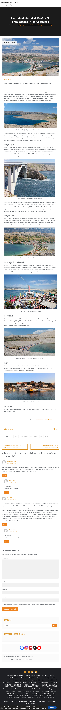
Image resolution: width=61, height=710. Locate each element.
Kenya (36, 686)
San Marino (35, 693)
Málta (7, 691)
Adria (16, 436)
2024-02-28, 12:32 (11, 463)
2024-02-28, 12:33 (12, 482)
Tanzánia (41, 695)
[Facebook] (22, 648)
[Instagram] (26, 648)
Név (3, 582)
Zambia (45, 697)
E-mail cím (5, 589)
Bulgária (31, 677)
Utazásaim (31, 697)
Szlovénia (34, 695)
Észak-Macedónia (43, 682)
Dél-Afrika (7, 680)
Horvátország (24, 436)
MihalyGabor (9, 429)
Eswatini (24, 682)
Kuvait (55, 686)
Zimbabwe (52, 697)
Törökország (50, 695)
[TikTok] (35, 648)
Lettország (18, 689)
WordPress (46, 701)
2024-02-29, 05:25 (12, 531)
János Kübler (10, 497)
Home (10, 25)
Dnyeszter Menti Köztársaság (21, 680)
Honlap (4, 597)
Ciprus (38, 677)
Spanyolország (45, 693)
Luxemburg (44, 689)
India (6, 686)
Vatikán (39, 697)
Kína (42, 686)
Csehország (46, 677)
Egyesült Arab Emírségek (38, 680)
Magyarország (53, 689)
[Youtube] (39, 648)
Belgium (51, 675)
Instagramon (48, 419)
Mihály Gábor (34, 436)
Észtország (54, 682)
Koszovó (48, 686)
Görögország (35, 684)
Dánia (53, 677)
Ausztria (44, 675)
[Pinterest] (30, 648)
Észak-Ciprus (32, 682)
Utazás (15, 25)
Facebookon (40, 419)
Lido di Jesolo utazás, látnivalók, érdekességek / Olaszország (12, 446)
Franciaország (17, 684)
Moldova (19, 691)
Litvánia (36, 689)
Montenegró (35, 691)
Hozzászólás (5, 558)
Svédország (11, 695)
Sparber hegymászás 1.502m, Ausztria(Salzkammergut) (50, 446)
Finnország (8, 684)
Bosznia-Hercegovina (13, 677)
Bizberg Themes (30, 703)
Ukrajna (24, 697)
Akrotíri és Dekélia (11, 675)
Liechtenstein (27, 689)
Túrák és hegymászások (13, 697)
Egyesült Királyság (52, 680)
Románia (27, 693)
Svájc (53, 693)
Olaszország (10, 693)
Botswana (24, 677)
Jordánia (18, 686)
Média (13, 691)
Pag (41, 436)
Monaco (27, 691)
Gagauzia (26, 684)
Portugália (19, 693)
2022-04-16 (7, 80)
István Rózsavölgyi (12, 461)
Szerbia (19, 695)
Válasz (4, 475)
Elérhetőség (16, 682)
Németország (45, 691)
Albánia (21, 675)
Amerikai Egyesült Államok (33, 675)
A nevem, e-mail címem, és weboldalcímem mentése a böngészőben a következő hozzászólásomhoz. (30, 604)
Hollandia (44, 684)
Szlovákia (26, 695)
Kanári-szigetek (28, 686)
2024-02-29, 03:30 (11, 499)
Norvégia (53, 691)
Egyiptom (7, 682)
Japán (12, 686)
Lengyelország (9, 689)
